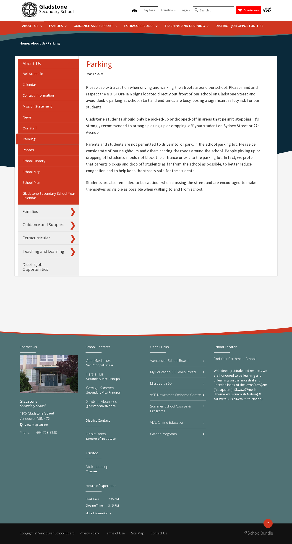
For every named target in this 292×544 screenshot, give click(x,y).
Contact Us (159, 533)
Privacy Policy (89, 533)
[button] (73, 63)
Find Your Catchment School (235, 359)
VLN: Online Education (167, 422)
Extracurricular (139, 26)
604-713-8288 (46, 432)
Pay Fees (149, 10)
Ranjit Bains (96, 433)
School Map (31, 171)
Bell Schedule (33, 73)
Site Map (137, 533)
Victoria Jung (97, 466)
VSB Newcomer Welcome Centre (175, 394)
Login (184, 10)
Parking (29, 139)
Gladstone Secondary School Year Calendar (49, 195)
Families (56, 26)
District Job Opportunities (239, 26)
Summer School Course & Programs (170, 408)
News (27, 117)
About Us (30, 26)
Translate (167, 10)
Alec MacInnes (98, 360)
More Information (97, 513)
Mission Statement (37, 106)
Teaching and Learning (185, 26)
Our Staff (30, 128)
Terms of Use (115, 533)
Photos (28, 149)
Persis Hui (94, 374)
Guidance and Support (94, 26)
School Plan (31, 182)
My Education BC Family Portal (173, 372)
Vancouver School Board (169, 360)
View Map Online (36, 425)
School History (34, 160)
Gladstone (53, 6)
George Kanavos (100, 387)
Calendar (29, 84)
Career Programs (163, 433)
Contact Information (38, 95)
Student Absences (101, 401)
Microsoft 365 (161, 383)
